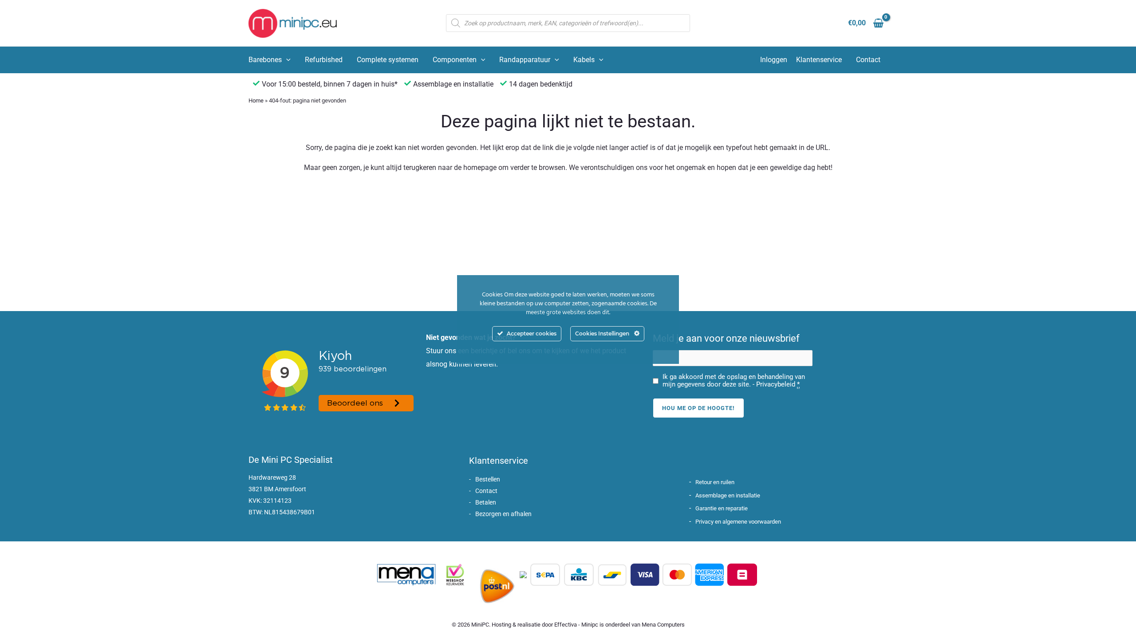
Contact (868, 59)
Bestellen (487, 479)
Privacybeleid (775, 384)
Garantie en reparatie (721, 508)
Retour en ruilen (714, 482)
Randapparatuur (524, 59)
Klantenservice (819, 59)
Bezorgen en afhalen (503, 513)
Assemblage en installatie (727, 495)
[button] (286, 60)
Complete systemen (387, 59)
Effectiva (565, 624)
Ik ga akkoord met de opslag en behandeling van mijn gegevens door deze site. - (734, 380)
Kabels (584, 59)
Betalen (485, 502)
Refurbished (324, 59)
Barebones (265, 59)
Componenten (455, 59)
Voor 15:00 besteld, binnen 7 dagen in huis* (330, 84)
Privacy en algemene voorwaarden (738, 521)
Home (256, 100)
